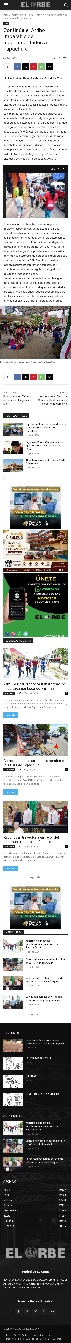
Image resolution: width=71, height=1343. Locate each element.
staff (19, 693)
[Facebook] (17, 66)
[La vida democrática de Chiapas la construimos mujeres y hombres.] (13, 1002)
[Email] (49, 66)
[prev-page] (5, 478)
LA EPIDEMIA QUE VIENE (39, 1058)
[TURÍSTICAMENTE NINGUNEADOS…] (13, 1099)
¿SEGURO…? (32, 1076)
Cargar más (34, 877)
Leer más (10, 715)
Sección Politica (18, 14)
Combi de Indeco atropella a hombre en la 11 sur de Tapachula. (34, 763)
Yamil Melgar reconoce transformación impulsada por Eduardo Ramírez (34, 686)
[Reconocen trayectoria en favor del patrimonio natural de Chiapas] (35, 817)
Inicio (6, 14)
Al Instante (9, 693)
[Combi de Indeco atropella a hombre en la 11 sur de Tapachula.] (35, 740)
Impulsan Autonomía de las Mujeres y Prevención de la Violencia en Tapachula (46, 427)
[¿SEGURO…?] (13, 1081)
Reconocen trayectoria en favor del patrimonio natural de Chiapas (31, 839)
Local (30, 14)
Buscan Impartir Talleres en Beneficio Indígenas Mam (17, 400)
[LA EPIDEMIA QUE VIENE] (13, 1063)
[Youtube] (52, 1311)
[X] (25, 66)
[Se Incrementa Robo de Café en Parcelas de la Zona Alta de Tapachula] (13, 1045)
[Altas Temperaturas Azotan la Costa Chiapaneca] (13, 465)
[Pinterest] (33, 66)
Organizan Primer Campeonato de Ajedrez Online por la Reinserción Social (44, 445)
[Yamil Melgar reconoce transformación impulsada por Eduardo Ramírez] (35, 664)
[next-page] (11, 478)
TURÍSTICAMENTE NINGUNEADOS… (45, 1094)
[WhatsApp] (41, 66)
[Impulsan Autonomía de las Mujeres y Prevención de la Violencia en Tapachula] (13, 429)
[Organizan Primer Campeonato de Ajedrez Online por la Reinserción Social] (13, 447)
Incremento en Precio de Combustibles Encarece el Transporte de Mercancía (53, 400)
